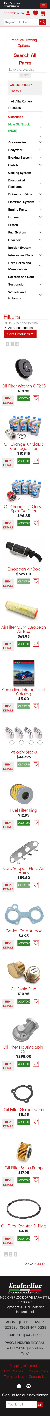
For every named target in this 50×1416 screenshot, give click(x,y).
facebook (19, 1386)
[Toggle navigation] (43, 5)
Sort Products (18, 333)
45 (43, 1264)
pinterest (33, 1386)
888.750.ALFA (14, 13)
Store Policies (12, 1371)
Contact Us (37, 1376)
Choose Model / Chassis (21, 88)
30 (39, 1264)
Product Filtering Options (24, 42)
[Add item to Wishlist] (36, 398)
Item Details (8, 400)
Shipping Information (25, 1365)
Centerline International (12, 4)
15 (35, 1264)
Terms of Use (14, 1376)
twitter (24, 1386)
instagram (28, 1386)
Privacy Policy (38, 1371)
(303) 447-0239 (33, 1327)
